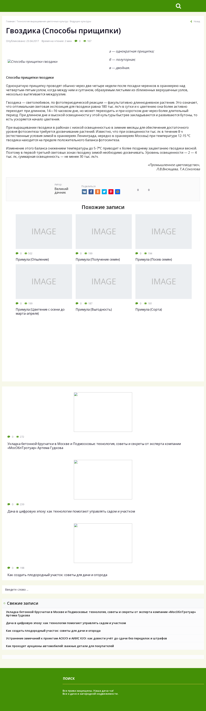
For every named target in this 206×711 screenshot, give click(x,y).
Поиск (69, 678)
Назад (197, 21)
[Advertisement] (103, 352)
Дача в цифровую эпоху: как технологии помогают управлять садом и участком (66, 623)
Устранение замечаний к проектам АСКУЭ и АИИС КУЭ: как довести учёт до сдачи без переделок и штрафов (86, 638)
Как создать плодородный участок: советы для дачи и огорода (53, 631)
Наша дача (100, 690)
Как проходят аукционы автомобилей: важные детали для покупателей (60, 646)
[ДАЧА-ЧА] (33, 6)
